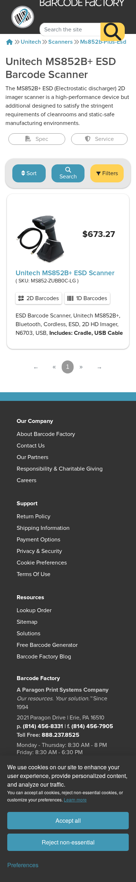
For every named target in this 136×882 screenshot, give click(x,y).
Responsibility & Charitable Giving (60, 469)
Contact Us (31, 446)
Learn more (75, 799)
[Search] (112, 31)
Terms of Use (33, 574)
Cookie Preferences (42, 563)
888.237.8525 (60, 735)
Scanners (60, 42)
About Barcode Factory (46, 434)
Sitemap (27, 622)
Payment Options (38, 539)
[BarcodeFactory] (22, 17)
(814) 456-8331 (43, 726)
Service (104, 139)
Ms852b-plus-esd (103, 42)
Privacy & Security (39, 551)
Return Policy (33, 516)
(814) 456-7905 (92, 726)
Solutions (28, 633)
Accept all (68, 820)
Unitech (31, 42)
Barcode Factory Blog (44, 657)
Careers (26, 480)
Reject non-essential (68, 842)
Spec (42, 139)
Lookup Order (34, 610)
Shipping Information (43, 528)
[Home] (9, 42)
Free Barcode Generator (47, 645)
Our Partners (32, 457)
